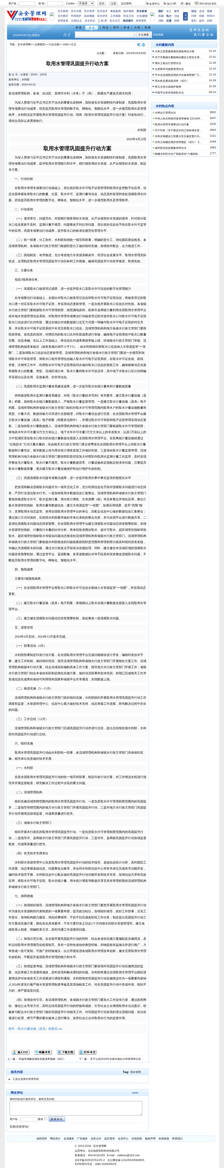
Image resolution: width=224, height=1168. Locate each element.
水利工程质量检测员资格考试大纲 (174, 51)
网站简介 (55, 1138)
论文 (79, 20)
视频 (209, 11)
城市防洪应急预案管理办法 (170, 148)
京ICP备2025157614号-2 (90, 1160)
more (135, 1092)
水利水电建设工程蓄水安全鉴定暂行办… (178, 136)
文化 (139, 15)
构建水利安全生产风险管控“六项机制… (177, 153)
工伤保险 (115, 15)
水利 (65, 44)
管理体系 (63, 20)
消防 (161, 20)
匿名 (40, 1119)
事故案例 (115, 11)
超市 (201, 20)
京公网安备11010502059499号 (126, 1160)
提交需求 (109, 1138)
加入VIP (171, 3)
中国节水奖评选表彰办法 (169, 92)
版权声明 (150, 1138)
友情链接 (164, 1138)
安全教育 (63, 15)
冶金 (176, 15)
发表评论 (57, 1119)
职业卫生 (128, 15)
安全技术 (102, 11)
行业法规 (54, 44)
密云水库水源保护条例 (168, 86)
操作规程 (128, 11)
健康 (145, 15)
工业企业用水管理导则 (25, 1079)
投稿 (201, 15)
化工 (169, 11)
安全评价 (102, 15)
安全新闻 (63, 11)
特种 (176, 20)
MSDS (211, 15)
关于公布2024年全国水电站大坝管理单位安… (117, 1059)
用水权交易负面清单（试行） (172, 80)
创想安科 (42, 1138)
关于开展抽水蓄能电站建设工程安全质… (178, 57)
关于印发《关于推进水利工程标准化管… (178, 130)
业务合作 (96, 1138)
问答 (193, 15)
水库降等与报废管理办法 (169, 69)
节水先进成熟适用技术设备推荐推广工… (178, 75)
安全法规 (76, 11)
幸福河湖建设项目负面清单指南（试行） (42, 1059)
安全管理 (89, 11)
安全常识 (90, 20)
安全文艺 (115, 20)
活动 (201, 11)
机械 (161, 15)
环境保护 (76, 15)
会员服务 (69, 1138)
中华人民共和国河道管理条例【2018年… (179, 118)
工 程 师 (102, 20)
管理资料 (141, 20)
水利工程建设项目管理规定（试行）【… (178, 142)
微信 (188, 3)
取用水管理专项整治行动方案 (172, 124)
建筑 (176, 11)
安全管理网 (24, 44)
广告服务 (82, 1138)
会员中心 (154, 3)
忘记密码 (126, 3)
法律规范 (39, 44)
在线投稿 (136, 1138)
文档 (73, 20)
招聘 (209, 20)
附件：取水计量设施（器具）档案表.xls (35, 1028)
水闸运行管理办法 (165, 112)
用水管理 (135, 1072)
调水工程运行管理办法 (168, 63)
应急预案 (89, 15)
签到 (193, 20)
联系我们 (177, 1138)
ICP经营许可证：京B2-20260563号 (96, 1164)
